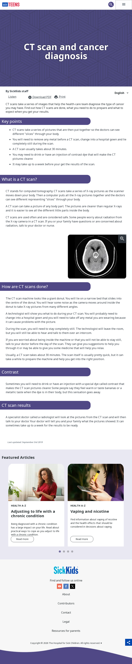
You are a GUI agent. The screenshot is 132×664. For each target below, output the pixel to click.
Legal (66, 622)
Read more (22, 539)
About (66, 594)
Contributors (66, 603)
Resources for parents (66, 631)
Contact (66, 612)
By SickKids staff (17, 91)
